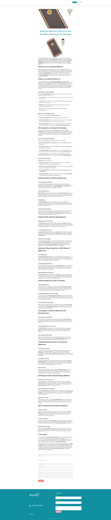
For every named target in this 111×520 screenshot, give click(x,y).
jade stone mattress (63, 454)
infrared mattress (56, 454)
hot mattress (50, 454)
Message (57, 504)
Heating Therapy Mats (44, 454)
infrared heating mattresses (63, 74)
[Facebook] (32, 514)
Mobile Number (58, 500)
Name (57, 495)
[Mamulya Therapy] (32, 2)
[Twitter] (30, 514)
